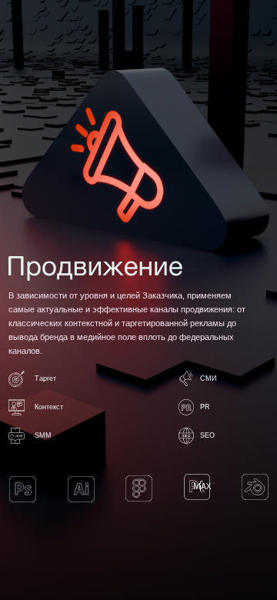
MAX (202, 486)
